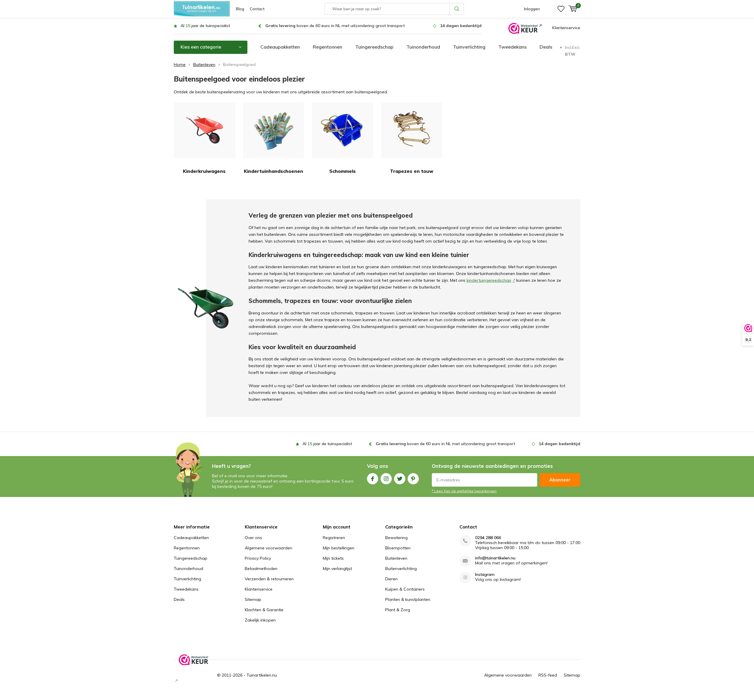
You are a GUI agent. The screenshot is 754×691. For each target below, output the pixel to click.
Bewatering (396, 537)
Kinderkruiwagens (204, 171)
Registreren (334, 537)
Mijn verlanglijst (337, 568)
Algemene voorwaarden (268, 548)
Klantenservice (566, 27)
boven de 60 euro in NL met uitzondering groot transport (335, 25)
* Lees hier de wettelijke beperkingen (464, 491)
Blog (240, 8)
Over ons (253, 537)
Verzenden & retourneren (269, 578)
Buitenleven (204, 64)
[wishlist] (561, 9)
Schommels (342, 171)
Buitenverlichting (401, 568)
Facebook (372, 478)
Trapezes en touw (411, 171)
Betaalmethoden (261, 568)
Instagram (386, 478)
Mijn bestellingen (338, 548)
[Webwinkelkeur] (525, 28)
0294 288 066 (488, 537)
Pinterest (413, 478)
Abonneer (560, 480)
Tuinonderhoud (423, 47)
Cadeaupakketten (280, 47)
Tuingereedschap (374, 47)
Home (180, 64)
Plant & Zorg (397, 609)
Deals (546, 47)
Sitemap (253, 599)
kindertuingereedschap (489, 280)
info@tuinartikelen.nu (495, 558)
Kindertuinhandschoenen (273, 171)
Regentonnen (327, 47)
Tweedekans (512, 47)
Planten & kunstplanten (407, 599)
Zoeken (457, 9)
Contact (257, 8)
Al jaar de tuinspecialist (205, 25)
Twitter (399, 478)
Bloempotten (398, 548)
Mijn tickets (333, 558)
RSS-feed (547, 675)
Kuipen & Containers (405, 589)
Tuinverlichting (469, 47)
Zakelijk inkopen (260, 620)
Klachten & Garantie (264, 609)
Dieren (391, 578)
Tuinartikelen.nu (262, 675)
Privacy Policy (258, 558)
